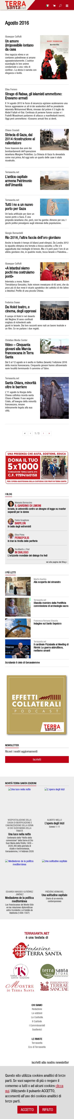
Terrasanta (37, 1042)
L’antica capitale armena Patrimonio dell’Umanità (18, 180)
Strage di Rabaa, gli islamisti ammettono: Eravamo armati (33, 96)
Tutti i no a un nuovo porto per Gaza (19, 206)
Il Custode (37, 1021)
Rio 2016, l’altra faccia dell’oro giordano (33, 237)
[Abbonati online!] (53, 5)
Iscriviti (37, 759)
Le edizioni (37, 1013)
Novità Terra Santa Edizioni (20, 783)
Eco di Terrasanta (37, 1047)
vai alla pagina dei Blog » (56, 562)
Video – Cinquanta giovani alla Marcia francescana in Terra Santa (19, 350)
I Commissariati (37, 1025)
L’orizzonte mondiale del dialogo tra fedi (27, 555)
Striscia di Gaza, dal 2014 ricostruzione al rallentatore (20, 138)
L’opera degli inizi (54, 823)
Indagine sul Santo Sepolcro (47, 623)
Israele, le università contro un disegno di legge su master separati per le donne (37, 510)
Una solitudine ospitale (54, 895)
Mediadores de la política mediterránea (19, 899)
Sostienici (37, 1029)
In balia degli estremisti (19, 526)
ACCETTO (27, 1109)
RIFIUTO (47, 1109)
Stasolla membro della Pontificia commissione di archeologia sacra (51, 604)
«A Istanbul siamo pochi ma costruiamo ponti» (19, 272)
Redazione (37, 1009)
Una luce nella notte (19, 834)
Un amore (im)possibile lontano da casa (19, 45)
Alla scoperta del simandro (47, 582)
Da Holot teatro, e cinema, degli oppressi (20, 309)
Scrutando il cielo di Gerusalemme (22, 662)
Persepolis (22, 537)
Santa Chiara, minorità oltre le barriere (20, 385)
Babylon (20, 523)
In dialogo (21, 552)
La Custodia (37, 1017)
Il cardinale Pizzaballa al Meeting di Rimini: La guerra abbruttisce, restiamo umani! (51, 647)
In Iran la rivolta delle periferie (23, 541)
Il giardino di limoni (28, 505)
